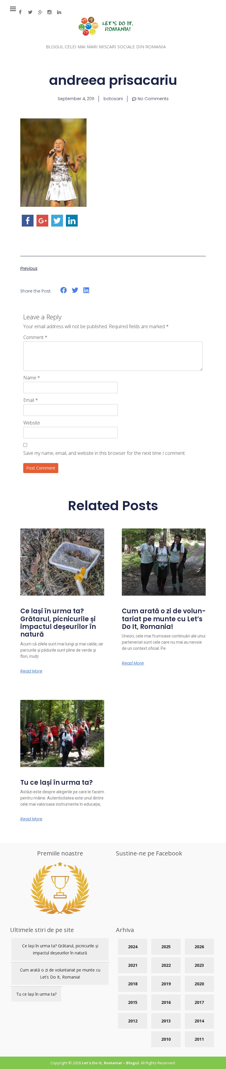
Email (30, 400)
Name (31, 377)
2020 (199, 984)
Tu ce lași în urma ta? (56, 782)
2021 (132, 965)
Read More (31, 671)
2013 (166, 1021)
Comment (35, 337)
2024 (132, 946)
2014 (199, 1021)
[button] (63, 290)
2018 (132, 984)
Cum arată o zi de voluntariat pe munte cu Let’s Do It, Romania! (164, 619)
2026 (199, 946)
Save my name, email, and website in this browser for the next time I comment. (104, 453)
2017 (199, 1002)
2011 (199, 1039)
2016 (166, 1002)
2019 (166, 984)
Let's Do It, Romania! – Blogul (110, 1062)
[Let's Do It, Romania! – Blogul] (106, 34)
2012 (132, 1021)
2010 (166, 1039)
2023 (199, 965)
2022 (166, 965)
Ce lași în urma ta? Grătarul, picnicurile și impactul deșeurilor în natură (58, 623)
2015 (132, 1002)
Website (31, 422)
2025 (166, 946)
